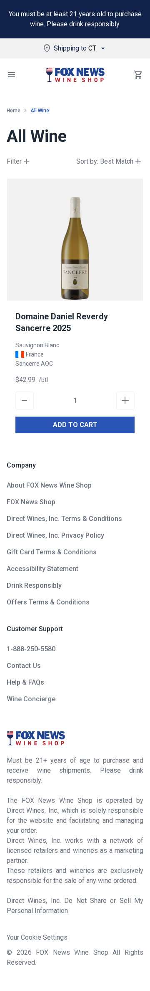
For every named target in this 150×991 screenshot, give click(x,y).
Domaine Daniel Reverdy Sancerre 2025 (61, 322)
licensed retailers (32, 850)
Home (13, 111)
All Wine (39, 111)
